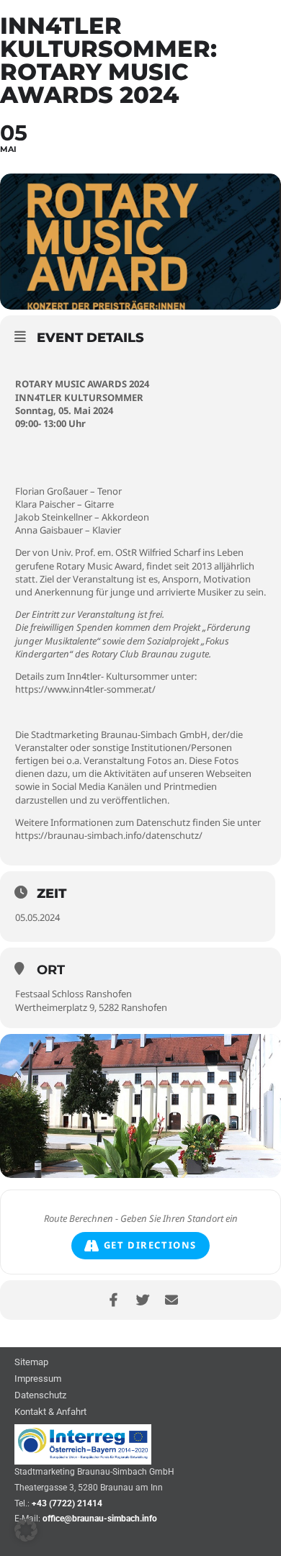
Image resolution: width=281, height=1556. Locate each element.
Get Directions (150, 1244)
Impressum (37, 1379)
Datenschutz (40, 1395)
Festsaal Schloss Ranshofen (73, 993)
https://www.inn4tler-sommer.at (83, 689)
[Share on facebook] (113, 1300)
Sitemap (31, 1362)
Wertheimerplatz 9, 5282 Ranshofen (91, 1007)
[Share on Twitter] (142, 1300)
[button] (26, 1530)
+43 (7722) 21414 (67, 1503)
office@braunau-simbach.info (100, 1519)
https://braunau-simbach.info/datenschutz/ (108, 835)
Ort (51, 970)
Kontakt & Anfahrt (50, 1412)
